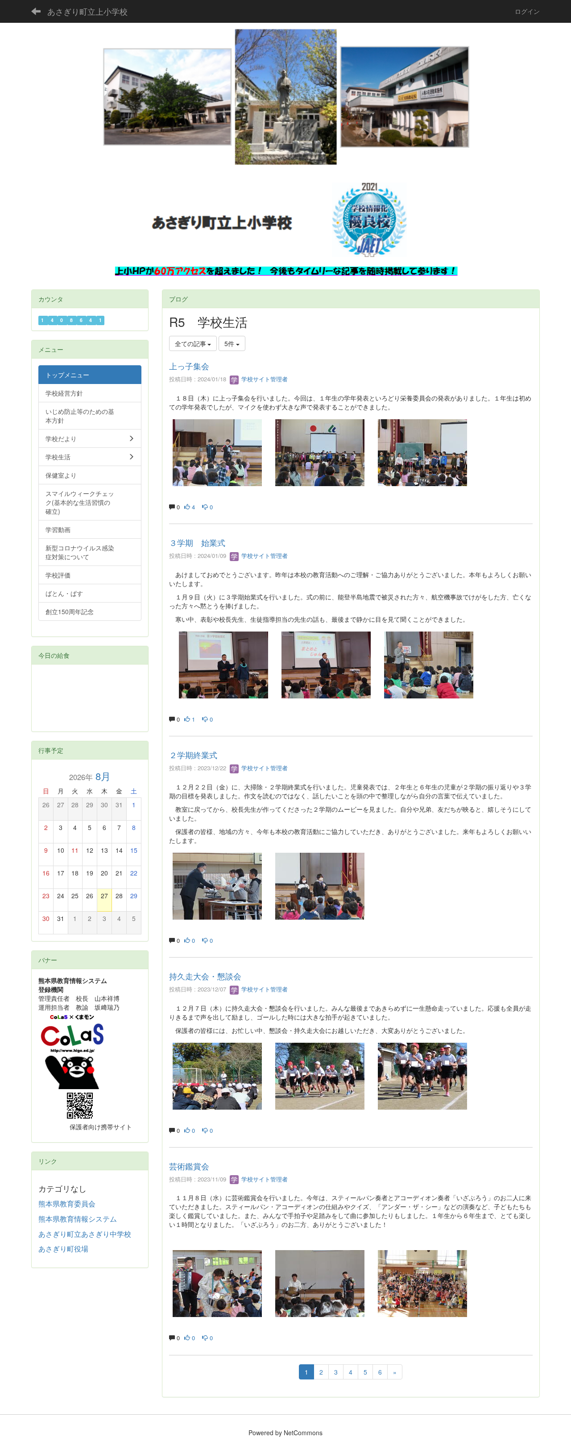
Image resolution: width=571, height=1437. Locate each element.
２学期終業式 (193, 754)
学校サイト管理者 (264, 379)
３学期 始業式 (197, 542)
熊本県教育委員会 (66, 1203)
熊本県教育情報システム (77, 1219)
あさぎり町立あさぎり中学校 (84, 1234)
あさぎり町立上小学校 (87, 11)
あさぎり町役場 (63, 1248)
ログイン (527, 11)
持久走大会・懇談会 (205, 976)
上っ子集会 (189, 366)
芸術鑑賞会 (189, 1166)
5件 (230, 343)
